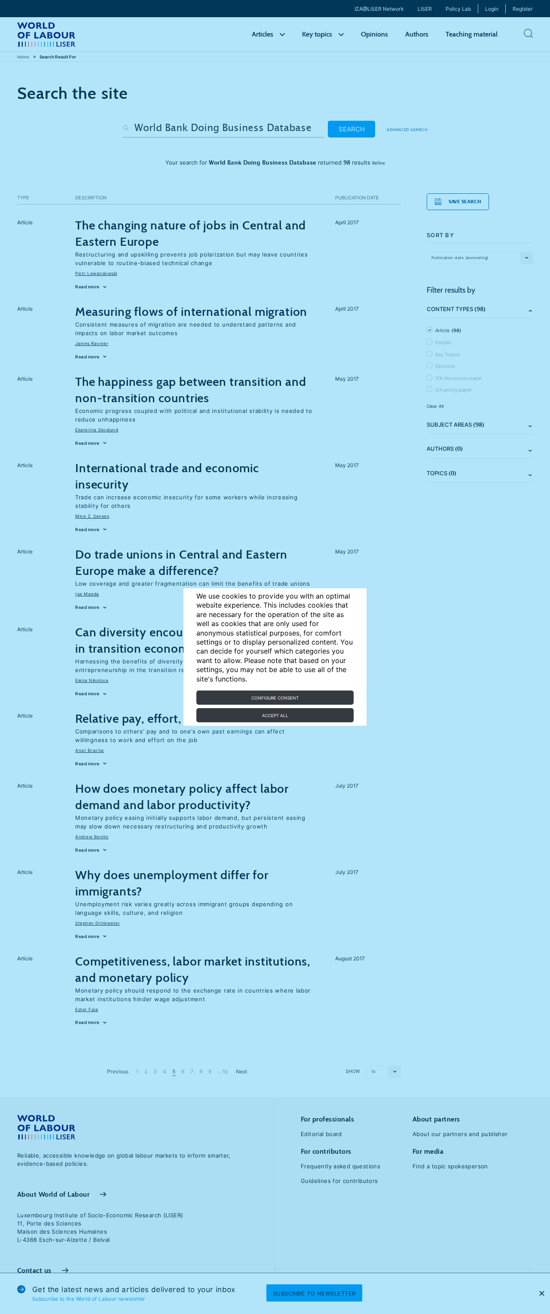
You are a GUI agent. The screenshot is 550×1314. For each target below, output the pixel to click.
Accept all (275, 715)
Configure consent (275, 697)
